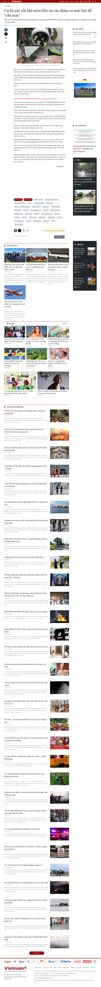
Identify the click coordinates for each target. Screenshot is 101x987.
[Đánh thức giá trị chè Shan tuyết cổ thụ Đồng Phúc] (59, 562)
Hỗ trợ (59, 967)
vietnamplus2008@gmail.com (45, 978)
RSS (55, 967)
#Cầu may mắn (39, 199)
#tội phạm (29, 214)
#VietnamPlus (37, 221)
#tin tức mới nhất (39, 203)
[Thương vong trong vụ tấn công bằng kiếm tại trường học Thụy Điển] (59, 525)
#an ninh (26, 210)
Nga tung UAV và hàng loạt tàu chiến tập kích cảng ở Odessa (79, 266)
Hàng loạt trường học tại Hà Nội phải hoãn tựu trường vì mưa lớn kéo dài (79, 251)
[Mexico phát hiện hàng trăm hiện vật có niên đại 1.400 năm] (59, 669)
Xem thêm (37, 953)
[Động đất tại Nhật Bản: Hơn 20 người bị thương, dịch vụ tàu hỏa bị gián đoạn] (59, 543)
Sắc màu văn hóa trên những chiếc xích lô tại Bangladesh (24, 412)
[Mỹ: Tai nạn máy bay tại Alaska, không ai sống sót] (59, 870)
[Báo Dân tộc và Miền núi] (6, 961)
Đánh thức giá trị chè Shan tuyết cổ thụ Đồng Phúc (24, 557)
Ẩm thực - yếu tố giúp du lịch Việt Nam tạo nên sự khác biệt (25, 720)
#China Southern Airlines (52, 199)
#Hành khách (28, 199)
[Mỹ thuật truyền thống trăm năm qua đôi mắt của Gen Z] (59, 651)
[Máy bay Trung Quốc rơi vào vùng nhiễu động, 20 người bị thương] (58, 255)
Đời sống (7, 6)
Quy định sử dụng (47, 967)
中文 (81, 1)
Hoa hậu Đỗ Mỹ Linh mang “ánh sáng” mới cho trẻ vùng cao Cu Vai (25, 702)
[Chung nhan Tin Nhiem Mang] (88, 971)
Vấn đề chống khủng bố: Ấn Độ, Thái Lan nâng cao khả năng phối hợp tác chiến (25, 811)
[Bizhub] (22, 961)
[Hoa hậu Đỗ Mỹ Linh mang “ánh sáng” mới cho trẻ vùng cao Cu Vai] (59, 706)
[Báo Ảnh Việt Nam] (87, 961)
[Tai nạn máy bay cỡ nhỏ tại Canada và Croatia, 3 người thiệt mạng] (59, 761)
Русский (85, 1)
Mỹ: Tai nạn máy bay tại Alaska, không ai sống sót (23, 865)
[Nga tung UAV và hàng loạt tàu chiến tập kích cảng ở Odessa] (91, 266)
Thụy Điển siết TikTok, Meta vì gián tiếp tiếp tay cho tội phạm (25, 630)
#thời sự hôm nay (55, 210)
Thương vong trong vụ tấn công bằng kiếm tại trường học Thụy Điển (26, 521)
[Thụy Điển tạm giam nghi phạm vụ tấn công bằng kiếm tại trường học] (59, 488)
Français (72, 1)
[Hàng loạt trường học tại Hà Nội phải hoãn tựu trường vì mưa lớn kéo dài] (91, 251)
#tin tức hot (46, 206)
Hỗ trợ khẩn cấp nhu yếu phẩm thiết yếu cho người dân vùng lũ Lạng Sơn (84, 208)
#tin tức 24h (49, 203)
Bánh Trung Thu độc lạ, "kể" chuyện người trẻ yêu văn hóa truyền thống (26, 739)
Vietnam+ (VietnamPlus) (17, 1)
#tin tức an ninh (55, 206)
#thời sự (46, 210)
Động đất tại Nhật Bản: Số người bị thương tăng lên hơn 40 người (25, 467)
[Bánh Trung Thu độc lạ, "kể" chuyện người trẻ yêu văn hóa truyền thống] (59, 743)
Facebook (6, 30)
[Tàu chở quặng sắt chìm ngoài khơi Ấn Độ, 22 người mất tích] (59, 507)
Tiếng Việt (61, 1)
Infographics (81, 126)
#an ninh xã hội (19, 221)
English (66, 1)
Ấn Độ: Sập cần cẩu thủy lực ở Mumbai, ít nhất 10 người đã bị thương (25, 847)
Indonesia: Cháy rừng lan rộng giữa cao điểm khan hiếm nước (26, 938)
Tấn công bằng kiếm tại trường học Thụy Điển (22, 829)
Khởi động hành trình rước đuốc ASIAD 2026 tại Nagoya (26, 611)
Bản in (6, 38)
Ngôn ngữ (65, 967)
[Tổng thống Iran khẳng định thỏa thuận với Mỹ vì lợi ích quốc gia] (91, 281)
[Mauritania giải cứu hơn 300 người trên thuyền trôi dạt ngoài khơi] (59, 905)
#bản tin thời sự (19, 214)
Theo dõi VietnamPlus (50, 230)
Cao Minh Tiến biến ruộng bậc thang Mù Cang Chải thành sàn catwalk (24, 775)
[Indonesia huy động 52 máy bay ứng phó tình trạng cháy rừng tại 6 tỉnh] (59, 797)
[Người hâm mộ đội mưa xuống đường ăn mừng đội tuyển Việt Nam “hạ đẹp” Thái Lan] (59, 598)
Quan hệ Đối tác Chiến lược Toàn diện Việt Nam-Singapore (84, 148)
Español (77, 1)
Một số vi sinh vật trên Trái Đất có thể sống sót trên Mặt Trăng (26, 683)
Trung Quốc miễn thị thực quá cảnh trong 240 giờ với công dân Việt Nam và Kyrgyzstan (84, 61)
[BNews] (15, 961)
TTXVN (72, 967)
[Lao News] (28, 961)
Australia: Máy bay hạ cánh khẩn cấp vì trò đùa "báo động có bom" (14, 266)
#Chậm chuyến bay (20, 203)
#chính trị (28, 221)
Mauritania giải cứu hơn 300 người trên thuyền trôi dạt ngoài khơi (25, 901)
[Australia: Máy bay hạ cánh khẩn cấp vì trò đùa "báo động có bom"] (15, 255)
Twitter (6, 34)
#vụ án (24, 217)
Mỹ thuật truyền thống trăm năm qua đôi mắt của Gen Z (26, 646)
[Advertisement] (40, 181)
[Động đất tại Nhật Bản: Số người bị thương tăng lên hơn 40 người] (59, 471)
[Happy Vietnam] (41, 961)
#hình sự (57, 214)
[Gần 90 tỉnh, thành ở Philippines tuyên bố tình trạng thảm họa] (59, 923)
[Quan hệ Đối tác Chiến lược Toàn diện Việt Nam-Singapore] (85, 136)
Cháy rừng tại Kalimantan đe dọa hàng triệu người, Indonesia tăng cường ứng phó (24, 430)
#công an (17, 217)
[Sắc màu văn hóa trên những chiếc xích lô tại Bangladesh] (59, 415)
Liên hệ (92, 967)
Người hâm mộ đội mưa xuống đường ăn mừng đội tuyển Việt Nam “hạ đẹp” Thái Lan (25, 594)
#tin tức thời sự (36, 206)
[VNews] (95, 961)
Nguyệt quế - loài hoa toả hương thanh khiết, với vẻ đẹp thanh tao (84, 43)
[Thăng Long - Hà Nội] (89, 1)
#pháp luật (42, 217)
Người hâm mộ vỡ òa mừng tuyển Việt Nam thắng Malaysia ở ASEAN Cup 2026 (85, 70)
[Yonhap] (53, 961)
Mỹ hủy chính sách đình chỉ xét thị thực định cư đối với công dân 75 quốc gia (25, 576)
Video (79, 160)
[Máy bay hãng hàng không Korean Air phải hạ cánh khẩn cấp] (36, 255)
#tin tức (30, 203)
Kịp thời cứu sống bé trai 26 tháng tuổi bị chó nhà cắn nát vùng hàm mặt (85, 33)
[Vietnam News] (65, 961)
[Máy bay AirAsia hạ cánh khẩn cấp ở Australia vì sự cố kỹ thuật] (15, 292)
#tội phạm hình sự (47, 214)
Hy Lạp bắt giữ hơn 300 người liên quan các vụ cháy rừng (26, 882)
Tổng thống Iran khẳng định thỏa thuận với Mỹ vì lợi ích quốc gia (79, 281)
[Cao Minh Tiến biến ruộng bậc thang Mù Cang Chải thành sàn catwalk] (59, 778)
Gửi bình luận (59, 237)
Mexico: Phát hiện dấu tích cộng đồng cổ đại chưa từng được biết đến (25, 448)
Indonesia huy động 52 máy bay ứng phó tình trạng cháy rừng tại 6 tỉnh (25, 793)
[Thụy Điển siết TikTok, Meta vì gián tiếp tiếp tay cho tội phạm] (59, 634)
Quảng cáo (86, 967)
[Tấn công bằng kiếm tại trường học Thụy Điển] (59, 834)
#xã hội (59, 217)
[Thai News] (33, 961)
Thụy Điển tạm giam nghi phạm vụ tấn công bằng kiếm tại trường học (25, 484)
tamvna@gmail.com (70, 973)
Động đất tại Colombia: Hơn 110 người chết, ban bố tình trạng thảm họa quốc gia (84, 52)
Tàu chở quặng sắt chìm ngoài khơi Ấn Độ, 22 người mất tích (25, 503)
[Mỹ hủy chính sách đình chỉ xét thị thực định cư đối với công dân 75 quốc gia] (59, 579)
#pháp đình (51, 217)
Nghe (78, 257)
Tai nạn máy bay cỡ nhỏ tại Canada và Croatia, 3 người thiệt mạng (25, 757)
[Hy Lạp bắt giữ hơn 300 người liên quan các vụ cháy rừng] (59, 887)
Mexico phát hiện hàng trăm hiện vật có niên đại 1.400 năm (25, 665)
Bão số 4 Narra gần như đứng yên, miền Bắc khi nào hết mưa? (84, 181)
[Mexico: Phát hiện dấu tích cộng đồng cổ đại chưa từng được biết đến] (59, 452)
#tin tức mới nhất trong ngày (22, 206)
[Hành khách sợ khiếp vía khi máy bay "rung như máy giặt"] (35, 99)
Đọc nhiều (79, 29)
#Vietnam (46, 221)
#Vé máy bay (18, 199)
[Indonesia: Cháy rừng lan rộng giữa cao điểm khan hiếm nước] (59, 942)
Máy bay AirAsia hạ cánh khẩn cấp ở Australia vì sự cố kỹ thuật (14, 304)
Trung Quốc (19, 224)
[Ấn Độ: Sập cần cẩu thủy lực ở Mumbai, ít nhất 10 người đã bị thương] (59, 851)
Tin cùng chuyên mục (15, 407)
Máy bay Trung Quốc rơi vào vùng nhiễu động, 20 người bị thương (58, 266)
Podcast (80, 244)
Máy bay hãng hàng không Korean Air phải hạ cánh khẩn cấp (35, 266)
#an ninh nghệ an (36, 210)
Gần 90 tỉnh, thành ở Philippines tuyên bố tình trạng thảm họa (24, 919)
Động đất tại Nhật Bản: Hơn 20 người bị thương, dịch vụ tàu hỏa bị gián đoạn (25, 540)
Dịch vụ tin (78, 967)
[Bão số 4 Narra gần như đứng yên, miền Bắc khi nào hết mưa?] (84, 170)
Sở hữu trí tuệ (37, 967)
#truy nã (37, 214)
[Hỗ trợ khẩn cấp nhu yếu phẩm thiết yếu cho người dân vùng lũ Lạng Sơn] (84, 197)
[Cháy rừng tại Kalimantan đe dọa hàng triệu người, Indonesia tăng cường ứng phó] (59, 434)
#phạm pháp (32, 217)
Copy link (6, 42)
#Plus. (53, 221)
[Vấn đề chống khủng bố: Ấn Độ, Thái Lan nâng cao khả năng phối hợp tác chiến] (59, 815)
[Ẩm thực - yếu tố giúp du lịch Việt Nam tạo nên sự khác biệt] (59, 724)
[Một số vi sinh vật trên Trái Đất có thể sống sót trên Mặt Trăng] (59, 687)
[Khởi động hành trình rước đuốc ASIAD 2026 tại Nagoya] (59, 616)
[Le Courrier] (77, 961)
